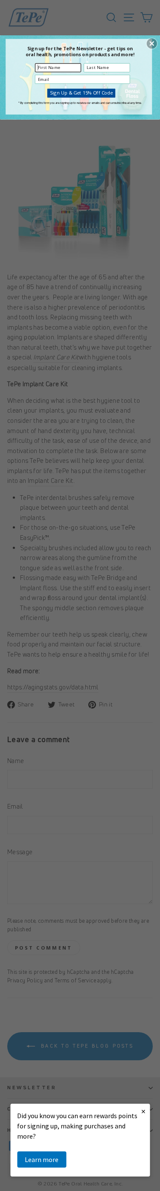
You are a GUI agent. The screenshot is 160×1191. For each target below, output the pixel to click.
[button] (152, 43)
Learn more (41, 1159)
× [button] (143, 1111)
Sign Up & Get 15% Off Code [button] (81, 92)
